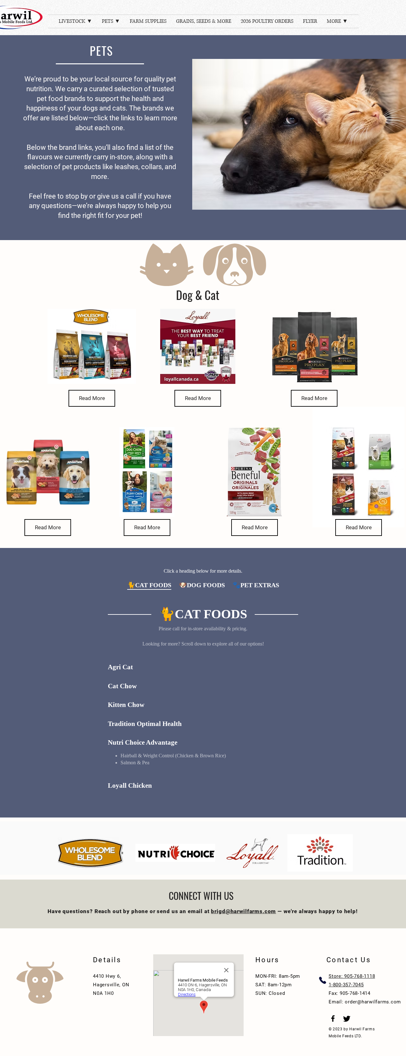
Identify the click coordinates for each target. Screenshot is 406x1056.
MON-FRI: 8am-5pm (277, 976)
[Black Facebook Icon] (333, 1018)
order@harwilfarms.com (373, 1002)
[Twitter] (347, 1018)
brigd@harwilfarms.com (243, 911)
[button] (75, 21)
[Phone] (322, 980)
